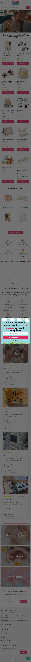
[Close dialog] (28, 319)
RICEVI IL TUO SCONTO (15, 337)
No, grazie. (15, 340)
